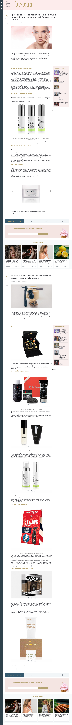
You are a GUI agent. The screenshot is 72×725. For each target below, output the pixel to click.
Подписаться (43, 233)
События (8, 6)
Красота (8, 3)
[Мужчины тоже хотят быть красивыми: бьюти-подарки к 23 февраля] (7, 277)
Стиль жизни (9, 4)
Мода (7, 1)
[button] (1, 2)
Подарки (13, 281)
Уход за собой (19, 22)
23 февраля (24, 281)
